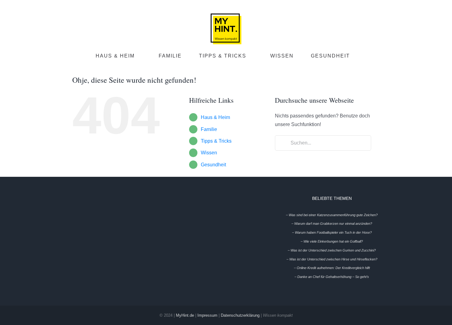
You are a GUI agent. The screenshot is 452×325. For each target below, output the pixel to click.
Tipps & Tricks (216, 141)
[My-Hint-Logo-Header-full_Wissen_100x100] (226, 15)
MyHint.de (185, 315)
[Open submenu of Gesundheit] (356, 56)
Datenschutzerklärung (240, 315)
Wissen (209, 152)
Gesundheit (213, 164)
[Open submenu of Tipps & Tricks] (252, 56)
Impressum (207, 315)
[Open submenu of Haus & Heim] (141, 56)
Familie (209, 129)
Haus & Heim (215, 117)
